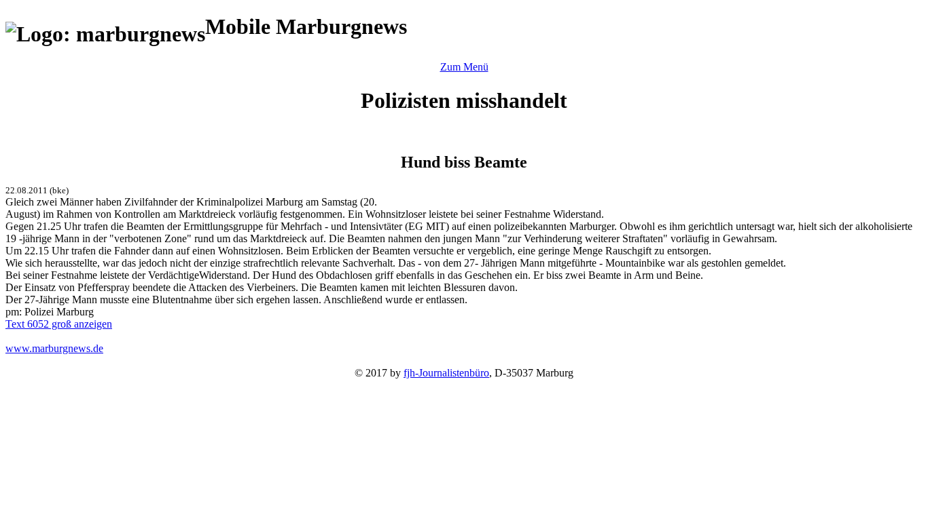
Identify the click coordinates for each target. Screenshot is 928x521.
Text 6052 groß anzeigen (58, 324)
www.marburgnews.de (54, 348)
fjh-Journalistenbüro (446, 373)
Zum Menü (464, 67)
